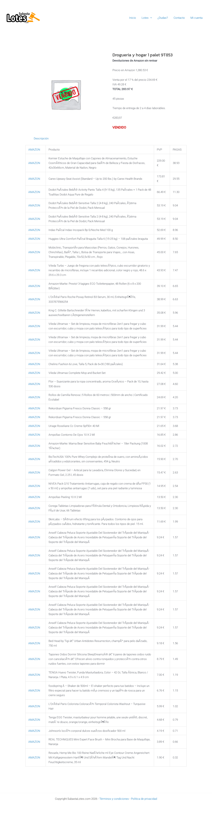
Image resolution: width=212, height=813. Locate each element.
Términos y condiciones (114, 798)
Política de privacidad (144, 798)
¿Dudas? (163, 17)
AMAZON (34, 149)
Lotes (145, 17)
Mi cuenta (196, 17)
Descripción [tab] (41, 138)
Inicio (132, 17)
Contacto (179, 17)
